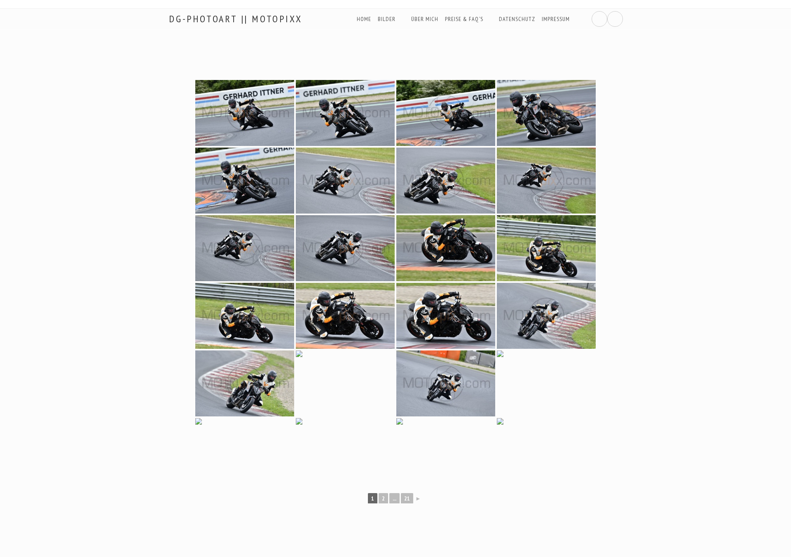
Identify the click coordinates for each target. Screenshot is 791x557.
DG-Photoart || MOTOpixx (235, 19)
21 (407, 498)
